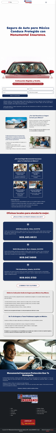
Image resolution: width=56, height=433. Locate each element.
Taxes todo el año (40, 413)
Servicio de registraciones (42, 411)
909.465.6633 (28, 237)
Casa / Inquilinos (14, 410)
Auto (12, 408)
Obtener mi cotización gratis (15, 95)
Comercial (13, 411)
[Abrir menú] (46, 2)
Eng (10, 2)
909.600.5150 (28, 277)
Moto (12, 415)
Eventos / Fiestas (40, 408)
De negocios (13, 413)
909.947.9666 (28, 257)
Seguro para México (41, 410)
